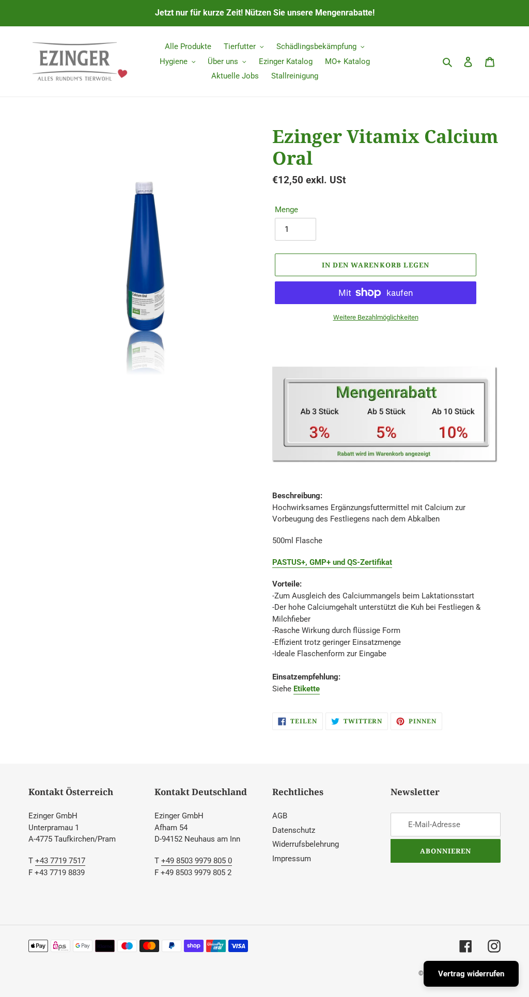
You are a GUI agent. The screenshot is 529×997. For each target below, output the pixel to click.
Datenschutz (293, 830)
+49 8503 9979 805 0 (196, 860)
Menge (286, 209)
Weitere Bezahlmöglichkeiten (375, 317)
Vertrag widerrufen (471, 973)
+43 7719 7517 (60, 860)
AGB (279, 815)
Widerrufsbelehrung (305, 844)
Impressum (291, 858)
